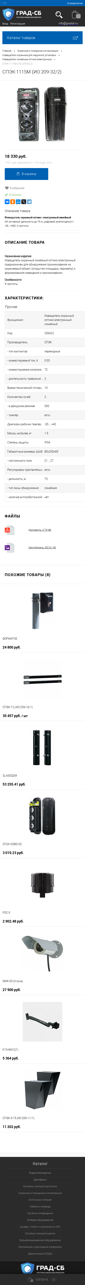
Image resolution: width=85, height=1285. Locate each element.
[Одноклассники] (12, 201)
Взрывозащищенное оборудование (40, 1240)
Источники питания (40, 1199)
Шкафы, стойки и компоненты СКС (40, 1226)
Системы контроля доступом (40, 1186)
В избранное (17, 188)
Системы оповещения (40, 1213)
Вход (5, 23)
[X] (23, 201)
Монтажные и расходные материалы (40, 1246)
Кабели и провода (40, 1206)
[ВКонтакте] (7, 201)
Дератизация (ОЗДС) (40, 1253)
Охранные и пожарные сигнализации (40, 1193)
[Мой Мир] (18, 201)
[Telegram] (29, 201)
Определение (75, 3)
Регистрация (17, 23)
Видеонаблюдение (40, 1172)
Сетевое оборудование (40, 1219)
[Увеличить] (42, 115)
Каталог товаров (21, 38)
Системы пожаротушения (40, 1233)
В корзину (29, 174)
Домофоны (40, 1179)
